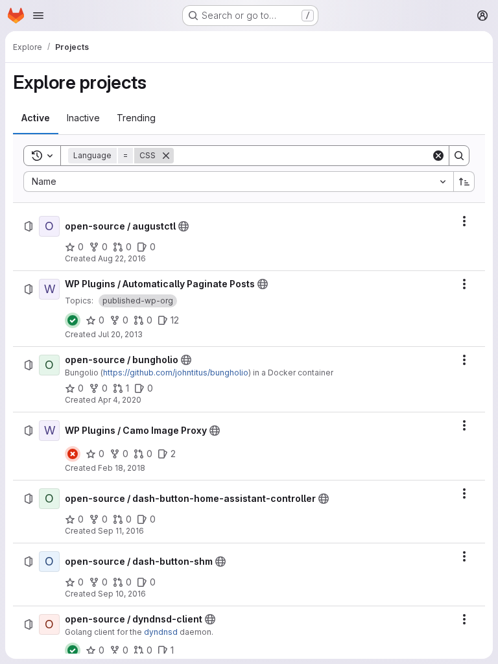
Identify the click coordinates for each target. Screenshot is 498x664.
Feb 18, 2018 (121, 468)
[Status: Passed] (72, 320)
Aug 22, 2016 (122, 258)
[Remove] (166, 155)
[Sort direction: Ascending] (464, 181)
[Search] (459, 155)
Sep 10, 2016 (122, 594)
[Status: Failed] (72, 454)
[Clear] (438, 155)
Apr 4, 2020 (119, 400)
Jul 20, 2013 (120, 334)
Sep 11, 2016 (121, 531)
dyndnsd (161, 632)
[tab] (35, 118)
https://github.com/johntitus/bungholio (175, 372)
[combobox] (238, 181)
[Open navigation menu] (38, 15)
